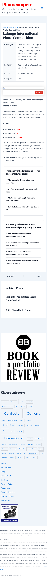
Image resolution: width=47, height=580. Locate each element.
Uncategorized (33, 453)
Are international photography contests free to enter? (23, 243)
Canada (23, 406)
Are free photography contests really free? (22, 190)
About (4, 463)
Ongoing (4, 480)
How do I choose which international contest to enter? (22, 261)
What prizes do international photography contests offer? (18, 252)
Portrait (21, 449)
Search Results (7, 492)
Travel (19, 453)
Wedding (4, 457)
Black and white (7, 407)
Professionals (32, 449)
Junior (30, 439)
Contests (14, 27)
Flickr (37, 425)
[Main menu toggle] (42, 8)
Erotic (22, 420)
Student (11, 453)
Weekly (12, 457)
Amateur (5, 402)
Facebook (20, 425)
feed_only (29, 425)
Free (5, 431)
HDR (12, 431)
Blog (17, 406)
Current (33, 413)
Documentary (12, 420)
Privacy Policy (7, 484)
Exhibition (8, 425)
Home (5, 27)
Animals (13, 402)
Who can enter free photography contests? (20, 181)
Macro (4, 444)
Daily (3, 420)
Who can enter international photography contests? (18, 235)
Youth (34, 457)
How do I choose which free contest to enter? (23, 208)
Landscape (38, 439)
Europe (29, 420)
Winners (20, 457)
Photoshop (13, 449)
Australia (29, 402)
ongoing (38, 444)
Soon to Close (7, 496)
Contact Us (6, 476)
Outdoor (4, 449)
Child (30, 406)
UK (25, 453)
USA (42, 453)
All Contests (6, 467)
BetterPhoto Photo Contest (19, 310)
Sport (40, 449)
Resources (5, 488)
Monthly (22, 444)
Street (4, 453)
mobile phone (13, 444)
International (13, 438)
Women (28, 457)
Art (21, 401)
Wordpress (5, 500)
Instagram (19, 431)
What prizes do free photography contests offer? (20, 199)
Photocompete (17, 4)
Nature (30, 444)
